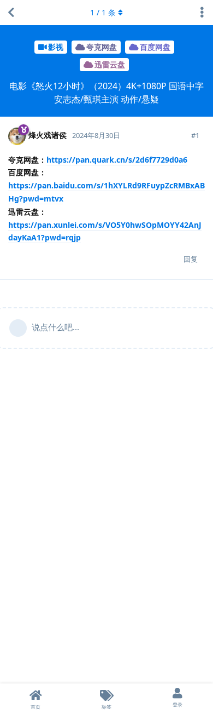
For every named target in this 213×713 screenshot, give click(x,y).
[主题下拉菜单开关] (202, 12)
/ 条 (103, 12)
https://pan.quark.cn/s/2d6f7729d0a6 (116, 159)
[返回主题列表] (11, 12)
